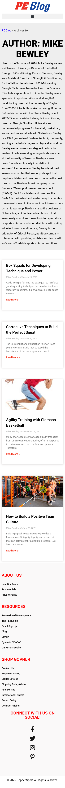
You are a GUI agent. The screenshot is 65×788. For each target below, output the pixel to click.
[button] (32, 16)
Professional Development (16, 615)
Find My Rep (8, 689)
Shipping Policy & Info (14, 684)
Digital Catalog (10, 678)
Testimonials (9, 589)
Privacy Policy (9, 594)
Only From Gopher (12, 647)
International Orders (13, 695)
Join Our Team (10, 584)
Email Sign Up (9, 626)
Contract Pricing (11, 705)
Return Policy (9, 700)
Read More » (13, 299)
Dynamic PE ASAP (11, 642)
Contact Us (8, 668)
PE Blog (6, 30)
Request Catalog (11, 673)
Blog (4, 631)
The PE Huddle (10, 620)
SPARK (5, 636)
